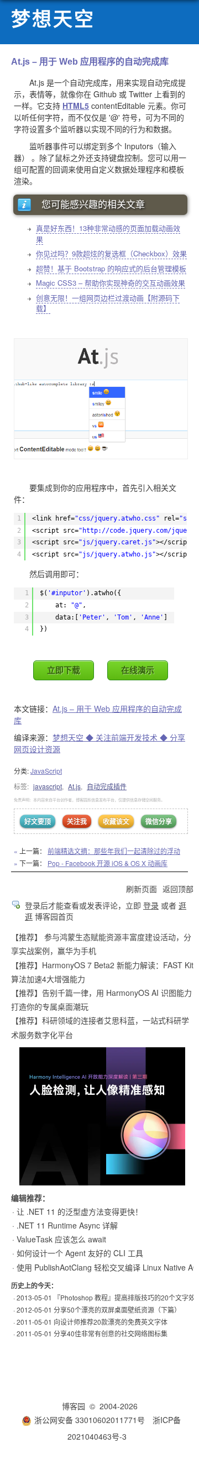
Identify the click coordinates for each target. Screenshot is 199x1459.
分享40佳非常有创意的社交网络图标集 (110, 1333)
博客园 (73, 1405)
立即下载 (63, 670)
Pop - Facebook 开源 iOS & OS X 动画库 (107, 863)
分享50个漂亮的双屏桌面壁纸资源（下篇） (117, 1309)
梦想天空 (53, 19)
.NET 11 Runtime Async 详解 (67, 1225)
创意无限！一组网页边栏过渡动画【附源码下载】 (108, 303)
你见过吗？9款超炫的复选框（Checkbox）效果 (111, 253)
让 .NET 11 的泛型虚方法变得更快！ (80, 1211)
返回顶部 (178, 888)
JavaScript (46, 770)
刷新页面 (141, 888)
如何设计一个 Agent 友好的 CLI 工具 (80, 1252)
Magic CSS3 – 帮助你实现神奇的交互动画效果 (110, 282)
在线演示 (137, 670)
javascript (47, 786)
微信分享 (158, 821)
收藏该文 (116, 821)
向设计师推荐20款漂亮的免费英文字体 (110, 1321)
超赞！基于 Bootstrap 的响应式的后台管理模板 (111, 268)
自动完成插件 (107, 786)
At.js (74, 786)
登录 (151, 905)
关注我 (77, 821)
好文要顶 (37, 821)
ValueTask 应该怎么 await (61, 1239)
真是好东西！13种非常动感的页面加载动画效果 (108, 233)
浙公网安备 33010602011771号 (89, 1419)
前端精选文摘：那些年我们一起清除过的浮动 (114, 851)
